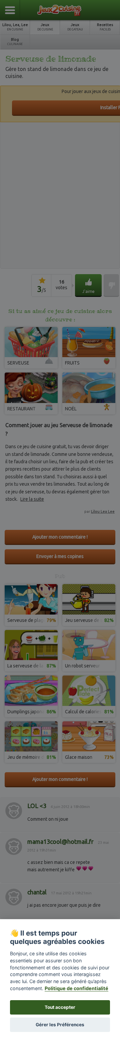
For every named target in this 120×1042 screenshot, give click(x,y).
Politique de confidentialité (76, 988)
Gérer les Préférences (60, 1024)
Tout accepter (60, 1007)
